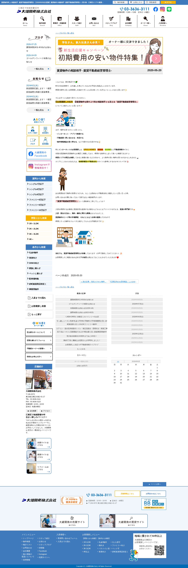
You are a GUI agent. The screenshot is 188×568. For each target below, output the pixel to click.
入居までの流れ (38, 298)
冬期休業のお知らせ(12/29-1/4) (81, 308)
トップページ (28, 538)
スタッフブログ (111, 24)
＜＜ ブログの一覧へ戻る (64, 33)
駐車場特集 (34, 279)
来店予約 (168, 2)
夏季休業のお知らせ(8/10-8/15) (81, 312)
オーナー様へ (146, 24)
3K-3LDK (87, 548)
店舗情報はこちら (127, 494)
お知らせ (42, 541)
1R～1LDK (34, 223)
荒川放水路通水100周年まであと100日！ (82, 336)
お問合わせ (27, 548)
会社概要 (128, 24)
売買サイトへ (44, 557)
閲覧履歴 (152, 2)
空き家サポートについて (36, 332)
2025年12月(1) (137, 334)
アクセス (46, 411)
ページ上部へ (156, 484)
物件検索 (42, 24)
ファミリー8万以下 (37, 200)
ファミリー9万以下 (37, 205)
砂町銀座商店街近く (38, 284)
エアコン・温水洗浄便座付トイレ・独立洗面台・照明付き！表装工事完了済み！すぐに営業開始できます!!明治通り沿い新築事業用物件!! (81, 330)
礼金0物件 (33, 252)
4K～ (31, 239)
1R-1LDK (87, 542)
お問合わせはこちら (153, 494)
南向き (101, 545)
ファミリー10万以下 (38, 210)
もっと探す (36, 314)
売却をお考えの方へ (34, 357)
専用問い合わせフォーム (67, 538)
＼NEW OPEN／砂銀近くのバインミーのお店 (82, 317)
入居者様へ (163, 24)
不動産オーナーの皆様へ (36, 348)
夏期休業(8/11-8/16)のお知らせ (81, 300)
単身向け (33, 258)
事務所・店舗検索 (59, 24)
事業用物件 (34, 289)
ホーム (25, 24)
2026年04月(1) (137, 317)
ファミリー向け (118, 545)
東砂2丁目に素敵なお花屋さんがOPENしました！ (81, 340)
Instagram (43, 554)
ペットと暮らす (36, 273)
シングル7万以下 (36, 184)
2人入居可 (116, 542)
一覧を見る (39, 69)
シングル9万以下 (36, 194)
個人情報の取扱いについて (28, 555)
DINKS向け (34, 263)
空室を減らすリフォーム (36, 340)
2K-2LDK (87, 545)
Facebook (43, 551)
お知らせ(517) (82, 366)
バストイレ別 (104, 548)
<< (118, 361)
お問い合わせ (94, 24)
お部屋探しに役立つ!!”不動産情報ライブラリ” (82, 345)
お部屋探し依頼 (38, 306)
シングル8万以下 (36, 189)
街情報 (41, 548)
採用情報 (26, 560)
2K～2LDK (34, 229)
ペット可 (115, 548)
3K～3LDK (34, 234)
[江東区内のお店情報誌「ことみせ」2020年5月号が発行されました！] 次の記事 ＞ (124, 282)
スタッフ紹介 (77, 24)
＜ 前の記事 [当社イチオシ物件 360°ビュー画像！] (95, 282)
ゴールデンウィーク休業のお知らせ (82, 304)
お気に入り (137, 2)
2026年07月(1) (137, 304)
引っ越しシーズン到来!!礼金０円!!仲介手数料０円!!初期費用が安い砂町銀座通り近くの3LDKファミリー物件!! (82, 322)
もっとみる (81, 349)
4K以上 (86, 552)
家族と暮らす (35, 268)
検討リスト (27, 545)
